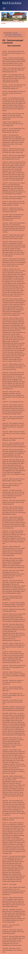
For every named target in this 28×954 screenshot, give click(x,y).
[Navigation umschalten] (4, 8)
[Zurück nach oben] (25, 951)
